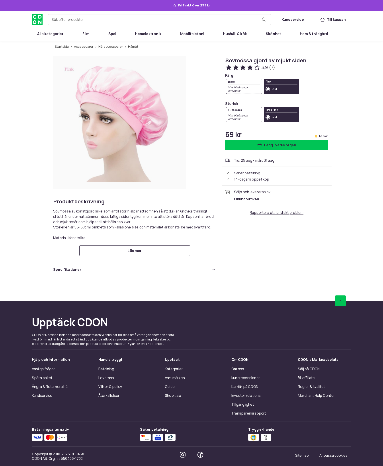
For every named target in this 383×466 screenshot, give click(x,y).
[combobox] (159, 19)
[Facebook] (200, 455)
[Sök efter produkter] (264, 19)
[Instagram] (183, 455)
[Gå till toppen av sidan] (340, 300)
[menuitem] (50, 33)
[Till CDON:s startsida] (37, 19)
